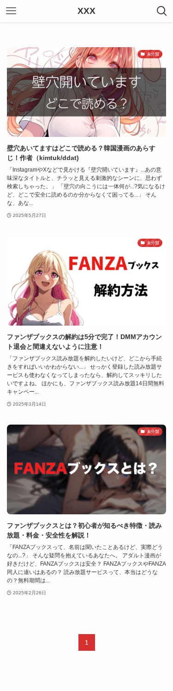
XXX (86, 11)
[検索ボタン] (162, 11)
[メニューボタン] (11, 11)
